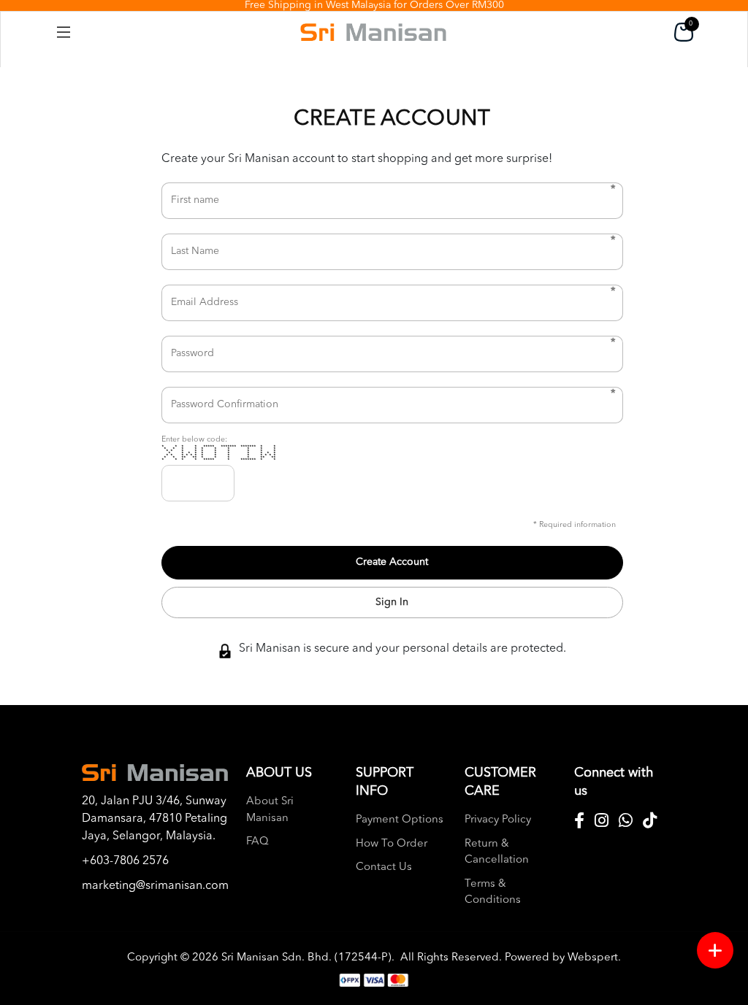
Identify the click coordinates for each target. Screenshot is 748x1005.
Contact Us (384, 867)
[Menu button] (715, 950)
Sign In (391, 602)
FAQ (257, 841)
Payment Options (399, 820)
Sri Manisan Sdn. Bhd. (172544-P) (306, 957)
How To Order (391, 844)
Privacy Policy (498, 820)
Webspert (593, 957)
